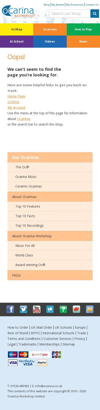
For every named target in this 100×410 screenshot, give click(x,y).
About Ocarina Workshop (32, 236)
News (83, 41)
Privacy (79, 338)
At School (16, 41)
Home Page (16, 96)
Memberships (49, 344)
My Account (16, 107)
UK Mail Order (41, 327)
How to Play (83, 29)
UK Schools (63, 327)
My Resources (74, 4)
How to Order (17, 327)
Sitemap (69, 344)
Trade (81, 333)
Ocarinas (50, 29)
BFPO (35, 333)
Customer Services (57, 338)
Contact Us (92, 4)
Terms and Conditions (24, 338)
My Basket (58, 4)
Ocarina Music (26, 176)
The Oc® (22, 167)
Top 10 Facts (25, 216)
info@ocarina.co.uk (48, 386)
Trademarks (27, 344)
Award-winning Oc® (30, 265)
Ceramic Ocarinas (28, 186)
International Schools (58, 333)
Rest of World (17, 333)
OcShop (16, 29)
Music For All (25, 245)
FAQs (16, 275)
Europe (80, 327)
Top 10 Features (27, 206)
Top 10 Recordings (29, 225)
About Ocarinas (24, 196)
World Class (24, 255)
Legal (11, 344)
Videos (50, 41)
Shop (46, 4)
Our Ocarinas (25, 157)
